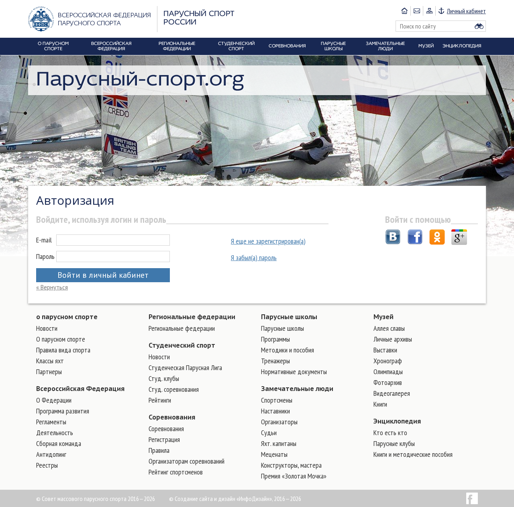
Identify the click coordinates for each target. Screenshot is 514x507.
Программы (275, 339)
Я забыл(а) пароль (254, 257)
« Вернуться (52, 287)
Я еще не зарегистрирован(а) (268, 241)
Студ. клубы (164, 378)
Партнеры (49, 371)
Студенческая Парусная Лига (185, 367)
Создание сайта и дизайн (205, 499)
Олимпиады (388, 371)
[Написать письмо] (416, 11)
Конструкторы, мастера (291, 465)
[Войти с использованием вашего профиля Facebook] (415, 238)
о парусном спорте (67, 317)
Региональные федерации (192, 317)
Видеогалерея (391, 393)
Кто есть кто (390, 432)
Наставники (275, 410)
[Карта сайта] (429, 11)
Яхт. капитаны (278, 443)
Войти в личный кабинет (103, 275)
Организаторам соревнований (186, 461)
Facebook (472, 498)
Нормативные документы (294, 371)
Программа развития (62, 410)
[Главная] (404, 11)
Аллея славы (389, 328)
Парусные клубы (394, 443)
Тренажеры (275, 360)
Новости (46, 328)
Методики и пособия (287, 349)
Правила (159, 450)
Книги (380, 404)
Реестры (47, 465)
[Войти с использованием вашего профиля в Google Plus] (459, 238)
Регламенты (51, 421)
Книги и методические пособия (413, 454)
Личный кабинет (466, 11)
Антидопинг (51, 454)
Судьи (269, 432)
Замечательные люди (297, 389)
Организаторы (279, 421)
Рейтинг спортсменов (176, 471)
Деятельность (54, 432)
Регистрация (164, 439)
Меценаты (274, 454)
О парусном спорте (60, 339)
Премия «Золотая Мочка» (293, 476)
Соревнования (172, 417)
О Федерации (53, 400)
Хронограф (387, 360)
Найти (479, 26)
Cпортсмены (276, 400)
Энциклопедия (397, 421)
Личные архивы (392, 339)
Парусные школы (289, 317)
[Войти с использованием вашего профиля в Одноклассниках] (437, 238)
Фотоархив (387, 382)
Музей (383, 317)
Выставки (385, 349)
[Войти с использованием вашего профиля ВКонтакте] (393, 238)
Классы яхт (50, 360)
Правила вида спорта (63, 349)
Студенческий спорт (182, 345)
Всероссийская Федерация (80, 389)
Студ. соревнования (174, 389)
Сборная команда (58, 443)
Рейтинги (160, 400)
